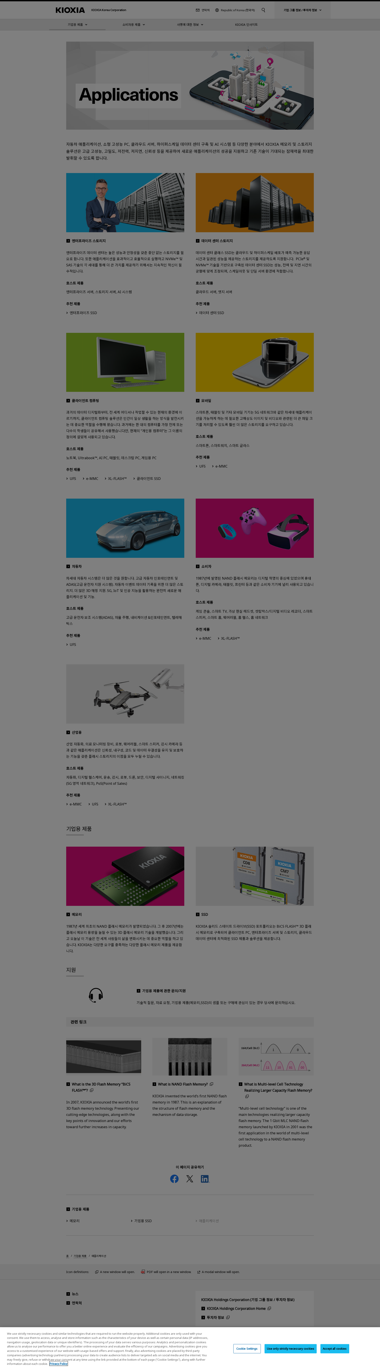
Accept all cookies (335, 1349)
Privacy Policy (59, 1363)
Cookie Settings (247, 1349)
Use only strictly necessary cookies (290, 1349)
